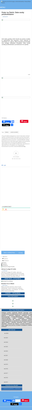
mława (6, 132)
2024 (6, 342)
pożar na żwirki (14, 132)
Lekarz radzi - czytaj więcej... (12, 278)
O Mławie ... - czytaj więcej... (13, 293)
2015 (6, 382)
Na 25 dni (18, 388)
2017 (6, 373)
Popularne (5, 258)
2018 (6, 368)
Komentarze (6, 260)
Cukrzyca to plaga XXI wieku (8, 269)
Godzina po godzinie (9, 388)
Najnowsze (4, 256)
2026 (6, 333)
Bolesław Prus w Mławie (7, 283)
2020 (6, 360)
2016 (6, 377)
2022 (6, 351)
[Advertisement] (16, 58)
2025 (6, 337)
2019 (6, 364)
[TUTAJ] (23, 146)
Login (4, 165)
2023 (6, 346)
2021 (6, 355)
